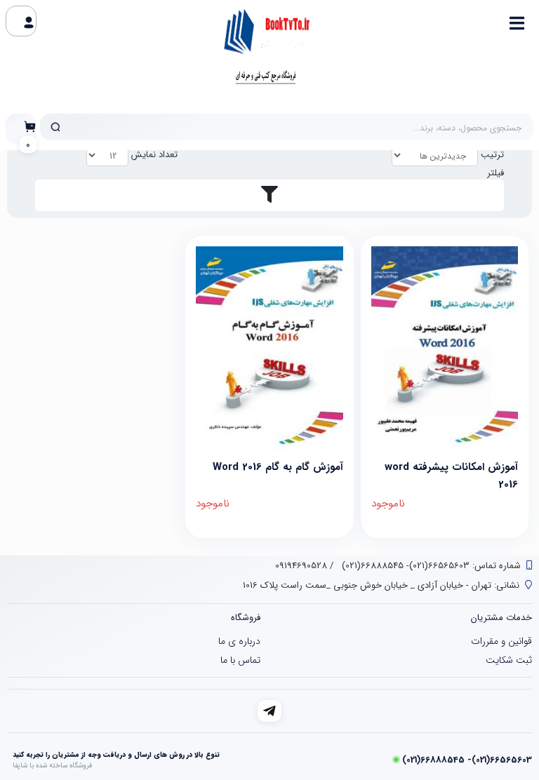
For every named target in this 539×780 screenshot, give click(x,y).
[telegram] (270, 711)
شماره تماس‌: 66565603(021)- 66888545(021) (430, 565)
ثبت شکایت (509, 660)
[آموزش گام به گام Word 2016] (269, 349)
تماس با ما (240, 660)
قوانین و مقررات (501, 641)
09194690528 (301, 565)
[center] (55, 127)
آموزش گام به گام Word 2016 (277, 467)
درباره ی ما (239, 641)
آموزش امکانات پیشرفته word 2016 (451, 474)
